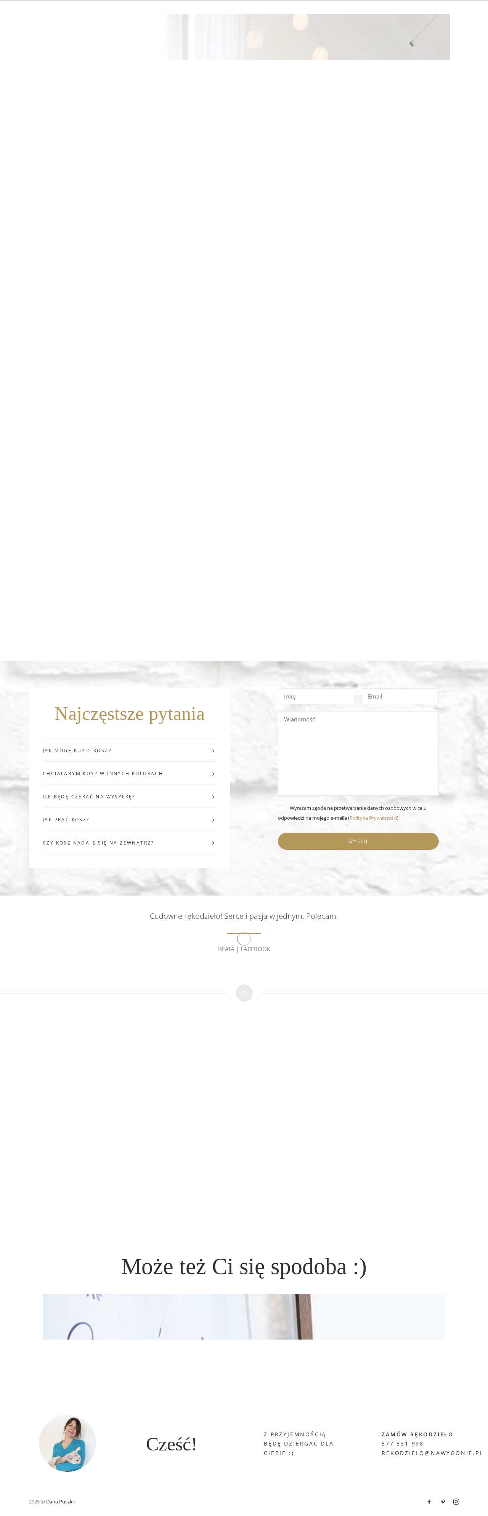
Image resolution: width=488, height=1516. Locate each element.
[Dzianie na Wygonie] (51, 17)
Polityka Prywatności (373, 817)
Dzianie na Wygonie (128, 16)
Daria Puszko (60, 1501)
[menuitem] (128, 17)
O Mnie (336, 16)
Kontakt (368, 16)
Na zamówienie (262, 16)
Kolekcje (218, 16)
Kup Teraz (181, 16)
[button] (465, 17)
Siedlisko (405, 16)
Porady (305, 16)
